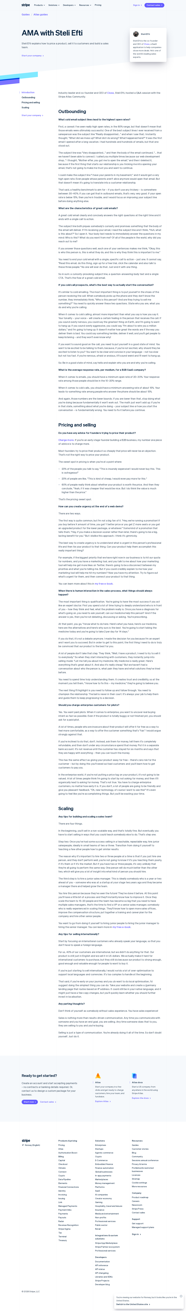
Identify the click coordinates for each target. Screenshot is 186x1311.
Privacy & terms (139, 1164)
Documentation (102, 1261)
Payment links (65, 1209)
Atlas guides (40, 14)
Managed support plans (143, 1227)
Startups (99, 1148)
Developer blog (102, 1284)
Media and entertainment (107, 1213)
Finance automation (104, 1168)
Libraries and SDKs (104, 1276)
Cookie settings (139, 1182)
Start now (29, 1101)
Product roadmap (140, 1197)
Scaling (25, 107)
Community (137, 1156)
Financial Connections (68, 1187)
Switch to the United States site (132, 1304)
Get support (138, 1223)
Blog (134, 1152)
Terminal (62, 1236)
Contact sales (153, 5)
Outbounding (28, 97)
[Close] (181, 1296)
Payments (63, 1213)
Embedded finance (104, 1164)
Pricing (98, 5)
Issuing (61, 1198)
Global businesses (103, 1171)
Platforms (100, 1187)
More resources (139, 1186)
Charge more (66, 439)
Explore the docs (140, 1098)
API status (100, 1269)
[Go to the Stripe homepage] (25, 1140)
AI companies (101, 1194)
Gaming (98, 1202)
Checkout (63, 1164)
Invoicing (62, 1194)
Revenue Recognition (68, 1225)
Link (60, 1202)
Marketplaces (101, 1179)
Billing (61, 1156)
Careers (135, 1201)
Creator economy (103, 1198)
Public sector (101, 1225)
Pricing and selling (31, 102)
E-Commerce (101, 1160)
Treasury (62, 1240)
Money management (105, 1183)
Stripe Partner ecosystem (107, 1246)
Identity (62, 1190)
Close (147, 44)
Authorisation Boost (67, 1152)
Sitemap (136, 1178)
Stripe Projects (102, 1280)
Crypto (61, 1175)
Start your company (32, 55)
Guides (26, 14)
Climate (62, 1168)
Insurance (99, 1209)
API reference (101, 1265)
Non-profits (100, 1217)
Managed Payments (67, 1206)
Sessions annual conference (145, 1160)
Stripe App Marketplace (106, 1243)
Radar (61, 1221)
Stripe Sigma (64, 1228)
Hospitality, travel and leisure (108, 1206)
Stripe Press (138, 1208)
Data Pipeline (64, 1179)
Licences (136, 1175)
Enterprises (100, 1145)
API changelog (102, 1273)
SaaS (97, 1190)
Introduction (28, 92)
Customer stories (140, 1148)
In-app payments (103, 1175)
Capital (61, 1160)
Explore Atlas (102, 1101)
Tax (60, 1232)
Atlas (60, 1148)
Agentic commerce (104, 1152)
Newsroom (137, 1205)
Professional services (105, 1221)
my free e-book (104, 583)
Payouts (62, 1217)
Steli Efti (145, 34)
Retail (97, 1228)
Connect (62, 1171)
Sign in (136, 5)
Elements (62, 1183)
